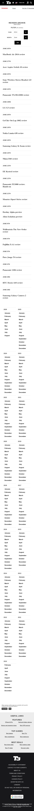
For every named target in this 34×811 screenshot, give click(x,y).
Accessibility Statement (17, 764)
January (7, 313)
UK (10, 708)
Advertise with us (17, 782)
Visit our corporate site (23, 804)
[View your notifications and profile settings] (13, 2)
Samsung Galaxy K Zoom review (17, 145)
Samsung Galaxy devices (25, 722)
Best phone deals (9, 744)
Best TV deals (9, 748)
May (6, 326)
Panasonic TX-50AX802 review (16, 94)
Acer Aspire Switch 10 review (15, 67)
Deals (14, 8)
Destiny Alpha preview (12, 212)
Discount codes (25, 748)
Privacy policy (17, 776)
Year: (10, 32)
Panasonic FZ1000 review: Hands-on (14, 185)
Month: (9, 37)
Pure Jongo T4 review (12, 257)
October (21, 342)
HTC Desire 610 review (13, 282)
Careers (17, 784)
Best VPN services (25, 725)
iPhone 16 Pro (9, 722)
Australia (4, 708)
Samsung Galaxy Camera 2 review (14, 296)
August (7, 335)
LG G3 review (9, 107)
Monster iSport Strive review (15, 199)
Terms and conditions (17, 773)
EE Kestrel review (10, 171)
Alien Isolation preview (12, 216)
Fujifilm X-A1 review (11, 244)
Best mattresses (24, 736)
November (22, 345)
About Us (17, 770)
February (8, 316)
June (6, 329)
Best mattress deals (25, 744)
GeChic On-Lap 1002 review (15, 120)
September (22, 339)
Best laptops (9, 733)
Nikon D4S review (10, 158)
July (6, 332)
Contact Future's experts (17, 767)
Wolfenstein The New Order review (15, 230)
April (6, 323)
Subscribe (21, 2)
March (7, 319)
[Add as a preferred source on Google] (17, 797)
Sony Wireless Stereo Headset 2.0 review (17, 81)
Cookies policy (17, 779)
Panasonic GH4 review (12, 269)
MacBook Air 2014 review (14, 54)
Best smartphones (9, 736)
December (22, 348)
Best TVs (24, 733)
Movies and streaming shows (9, 725)
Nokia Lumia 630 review (13, 133)
